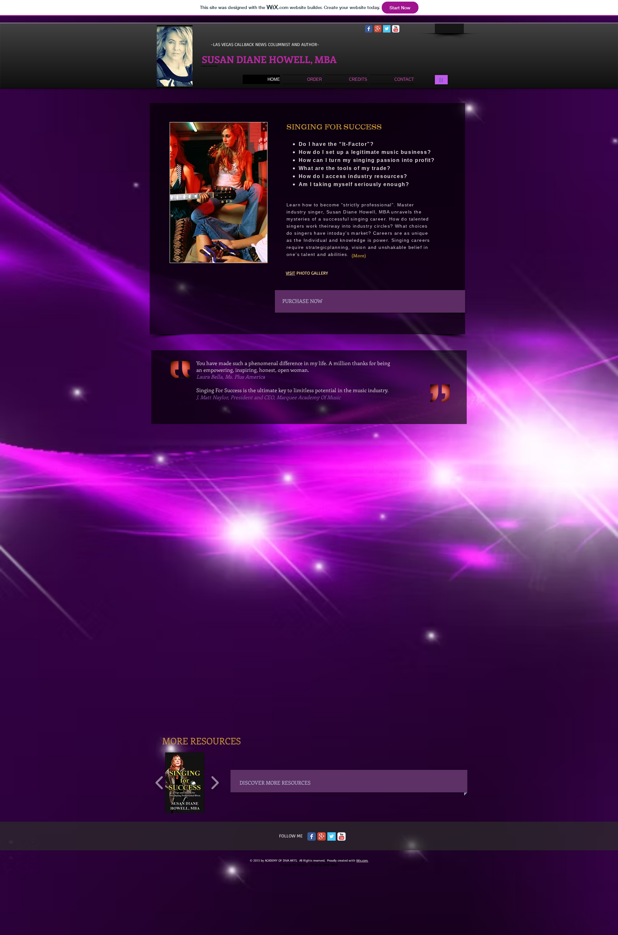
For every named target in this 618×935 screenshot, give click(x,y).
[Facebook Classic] (368, 29)
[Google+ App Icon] (377, 29)
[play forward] (215, 783)
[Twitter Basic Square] (386, 29)
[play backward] (159, 783)
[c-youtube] (395, 29)
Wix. (359, 860)
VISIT (290, 273)
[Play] (441, 79)
